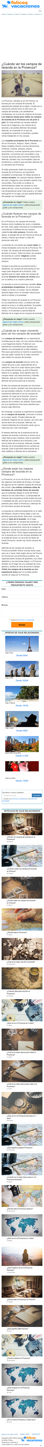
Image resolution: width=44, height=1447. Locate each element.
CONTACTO (36, 1434)
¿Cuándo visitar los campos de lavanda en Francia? (22, 869)
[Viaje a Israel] (22, 719)
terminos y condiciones (19, 799)
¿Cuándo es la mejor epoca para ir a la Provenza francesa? (21, 1178)
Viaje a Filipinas (10, 703)
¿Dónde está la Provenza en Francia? (21, 1299)
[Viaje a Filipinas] (22, 695)
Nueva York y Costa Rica (13, 753)
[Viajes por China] (22, 766)
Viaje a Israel (9, 728)
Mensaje (4, 605)
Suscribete (36, 795)
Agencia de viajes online (10, 1434)
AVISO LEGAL (25, 1434)
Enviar (22, 624)
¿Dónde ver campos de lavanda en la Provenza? (21, 838)
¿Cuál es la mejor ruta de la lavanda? (21, 962)
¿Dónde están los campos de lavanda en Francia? (21, 901)
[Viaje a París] (22, 645)
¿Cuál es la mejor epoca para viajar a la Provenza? (22, 1085)
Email (4, 589)
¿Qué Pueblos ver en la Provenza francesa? (19, 1268)
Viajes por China (10, 778)
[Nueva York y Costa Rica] (22, 744)
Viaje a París (9, 653)
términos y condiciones (26, 620)
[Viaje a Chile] (22, 672)
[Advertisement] (22, 39)
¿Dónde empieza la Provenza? (18, 1358)
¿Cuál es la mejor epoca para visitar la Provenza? (21, 1053)
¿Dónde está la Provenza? (17, 932)
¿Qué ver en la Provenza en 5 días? (20, 1023)
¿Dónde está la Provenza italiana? (20, 1208)
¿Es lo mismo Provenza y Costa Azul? (21, 1419)
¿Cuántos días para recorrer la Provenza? (18, 992)
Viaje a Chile (9, 678)
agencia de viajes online (13, 204)
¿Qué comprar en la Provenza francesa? (18, 1388)
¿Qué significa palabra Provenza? (20, 1147)
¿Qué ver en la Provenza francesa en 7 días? (21, 1117)
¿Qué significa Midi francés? (17, 1328)
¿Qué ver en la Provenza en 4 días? (20, 1238)
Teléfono (4, 597)
